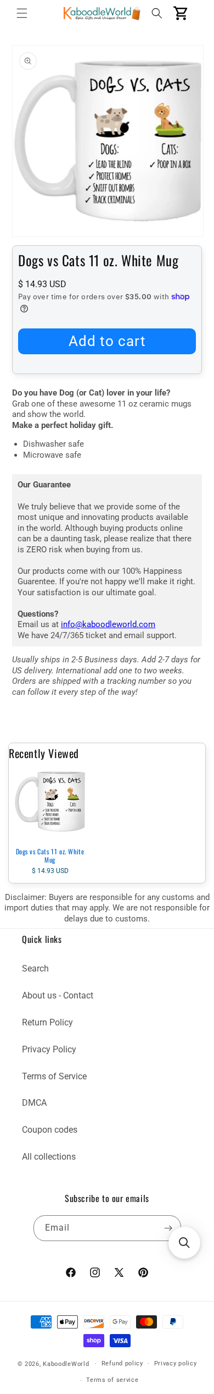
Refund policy (122, 1363)
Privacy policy (175, 1363)
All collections (49, 1156)
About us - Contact (57, 995)
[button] (22, 13)
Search (35, 968)
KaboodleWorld (66, 1363)
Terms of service (112, 1380)
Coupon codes (49, 1129)
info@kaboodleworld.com (108, 624)
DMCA (34, 1102)
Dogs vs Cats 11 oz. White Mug (50, 856)
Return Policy (47, 1022)
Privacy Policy (49, 1049)
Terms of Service (54, 1076)
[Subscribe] (168, 1228)
